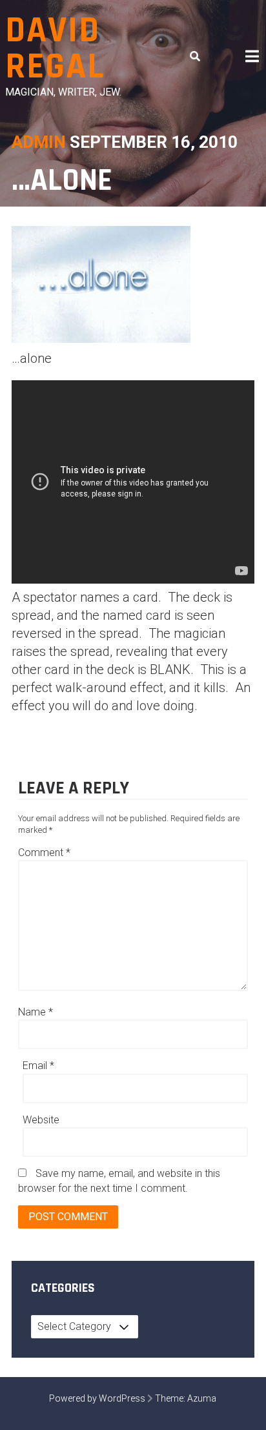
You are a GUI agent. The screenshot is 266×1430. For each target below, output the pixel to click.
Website (41, 1120)
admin (39, 142)
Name (35, 1012)
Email (38, 1065)
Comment (44, 852)
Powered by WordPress (97, 1398)
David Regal (55, 49)
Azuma (201, 1398)
